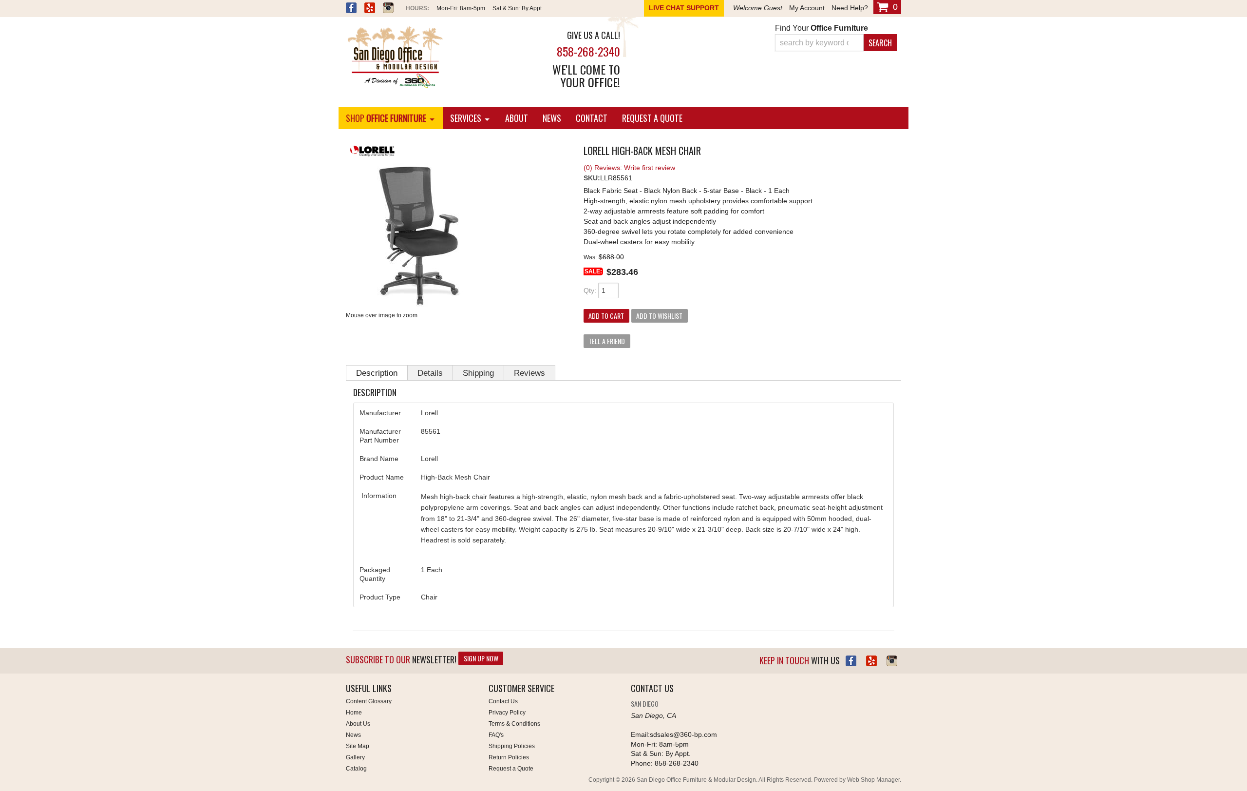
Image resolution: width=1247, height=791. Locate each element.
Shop (386, 118)
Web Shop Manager (873, 779)
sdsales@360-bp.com (683, 734)
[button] (836, 42)
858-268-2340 (588, 51)
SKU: (592, 178)
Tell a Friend (606, 341)
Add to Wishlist (659, 315)
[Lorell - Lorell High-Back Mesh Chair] (457, 152)
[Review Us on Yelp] (871, 661)
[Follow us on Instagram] (388, 9)
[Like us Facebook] (351, 9)
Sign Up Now (481, 658)
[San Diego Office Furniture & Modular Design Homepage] (433, 58)
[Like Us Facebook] (851, 661)
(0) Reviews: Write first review (629, 168)
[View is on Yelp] (369, 9)
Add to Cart (606, 315)
